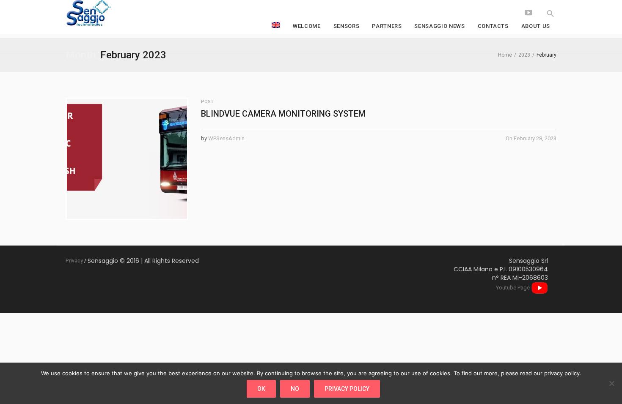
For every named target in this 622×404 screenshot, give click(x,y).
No (295, 388)
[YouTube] (528, 12)
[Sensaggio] (129, 13)
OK (261, 388)
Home (505, 55)
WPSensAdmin (226, 138)
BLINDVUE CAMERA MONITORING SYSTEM (283, 114)
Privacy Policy (347, 388)
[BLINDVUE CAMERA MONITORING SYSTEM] (127, 159)
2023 (524, 55)
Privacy (74, 261)
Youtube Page (513, 287)
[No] (611, 383)
